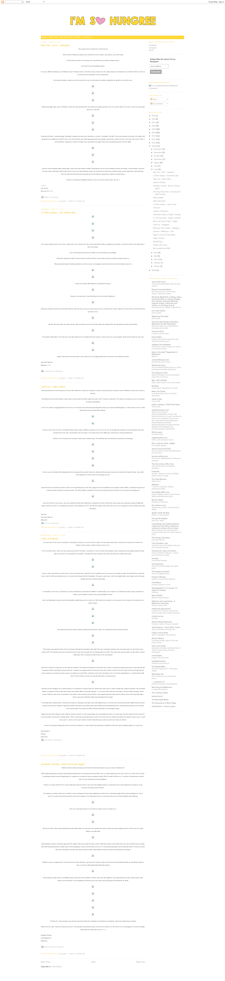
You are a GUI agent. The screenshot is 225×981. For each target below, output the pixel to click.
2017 (154, 122)
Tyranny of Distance (160, 211)
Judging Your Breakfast (161, 345)
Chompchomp (157, 564)
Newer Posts (46, 962)
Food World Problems (159, 560)
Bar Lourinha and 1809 (161, 248)
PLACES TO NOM (66, 37)
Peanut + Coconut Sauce (160, 515)
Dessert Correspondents (161, 289)
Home (93, 962)
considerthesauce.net (160, 360)
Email (151, 50)
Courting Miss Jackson (160, 689)
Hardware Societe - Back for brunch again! (63, 764)
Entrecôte (155, 592)
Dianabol (155, 618)
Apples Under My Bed (160, 513)
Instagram (153, 48)
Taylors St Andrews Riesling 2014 (163, 629)
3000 (49, 365)
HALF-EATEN (157, 596)
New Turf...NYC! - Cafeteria (55, 45)
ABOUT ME (53, 37)
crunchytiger (157, 656)
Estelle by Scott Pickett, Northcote (163, 579)
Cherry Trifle (156, 401)
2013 (154, 136)
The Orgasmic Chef (159, 373)
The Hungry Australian (161, 538)
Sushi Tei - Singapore (161, 225)
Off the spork (157, 432)
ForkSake (155, 471)
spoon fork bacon (159, 282)
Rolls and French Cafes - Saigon (165, 221)
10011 (51, 191)
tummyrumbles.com (160, 456)
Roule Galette (158, 198)
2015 (154, 129)
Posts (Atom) (56, 967)
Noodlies (155, 386)
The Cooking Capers (160, 693)
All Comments (157, 104)
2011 (154, 143)
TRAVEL (78, 37)
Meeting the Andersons (160, 502)
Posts (154, 99)
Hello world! (156, 318)
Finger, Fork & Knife (160, 633)
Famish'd (156, 208)
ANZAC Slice (156, 481)
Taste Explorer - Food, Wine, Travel (166, 627)
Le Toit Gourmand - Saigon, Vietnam (167, 218)
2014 (154, 133)
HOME (44, 37)
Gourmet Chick (158, 331)
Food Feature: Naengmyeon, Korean (165, 388)
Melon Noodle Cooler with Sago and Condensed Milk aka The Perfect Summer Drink (166, 532)
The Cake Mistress (159, 479)
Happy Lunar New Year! (160, 658)
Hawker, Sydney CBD (159, 605)
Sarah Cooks (157, 399)
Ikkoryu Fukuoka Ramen (160, 598)
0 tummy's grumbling (76, 201)
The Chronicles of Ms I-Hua (163, 464)
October (157, 156)
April (156, 256)
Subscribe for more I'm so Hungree (162, 60)
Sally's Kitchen (158, 238)
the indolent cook (159, 505)
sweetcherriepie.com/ (160, 410)
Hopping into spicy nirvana (161, 362)
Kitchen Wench (158, 638)
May (156, 253)
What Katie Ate (157, 674)
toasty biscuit (157, 696)
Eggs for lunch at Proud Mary (164, 235)
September (158, 159)
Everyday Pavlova (158, 540)
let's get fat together (160, 518)
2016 (154, 126)
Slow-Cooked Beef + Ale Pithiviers (164, 635)
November (158, 152)
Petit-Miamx (156, 583)
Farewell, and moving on (160, 663)
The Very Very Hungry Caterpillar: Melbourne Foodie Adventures (165, 323)
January (157, 266)
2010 (154, 146)
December (158, 149)
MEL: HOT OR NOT (159, 380)
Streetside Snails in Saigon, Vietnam (167, 215)
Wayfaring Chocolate (160, 316)
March (156, 259)
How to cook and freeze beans (162, 440)
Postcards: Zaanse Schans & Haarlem (165, 624)
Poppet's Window (159, 577)
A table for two (157, 616)
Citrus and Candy (159, 646)
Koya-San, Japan (158, 521)
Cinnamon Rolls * (158, 434)
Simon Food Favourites (161, 449)
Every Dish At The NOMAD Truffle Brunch (166, 307)
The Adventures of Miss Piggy (164, 703)
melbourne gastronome (161, 609)
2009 (154, 270)
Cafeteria (43, 185)
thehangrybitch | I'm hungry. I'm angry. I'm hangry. (164, 589)
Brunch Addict (157, 500)
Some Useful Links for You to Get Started (166, 383)
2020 (154, 116)
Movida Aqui (157, 242)
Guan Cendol (156, 313)
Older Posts (140, 962)
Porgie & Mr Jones (160, 245)
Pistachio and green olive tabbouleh (164, 684)
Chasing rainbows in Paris (161, 585)
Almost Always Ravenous (162, 622)
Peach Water (157, 337)
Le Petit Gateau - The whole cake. (58, 212)
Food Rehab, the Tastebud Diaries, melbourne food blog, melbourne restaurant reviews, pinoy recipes (165, 526)
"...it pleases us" (158, 682)
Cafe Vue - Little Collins (53, 386)
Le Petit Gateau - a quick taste (164, 204)
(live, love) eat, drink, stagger (163, 443)
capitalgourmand (158, 661)
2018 (154, 119)
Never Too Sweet (158, 391)
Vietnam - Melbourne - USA (163, 231)
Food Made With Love (160, 492)
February (157, 263)
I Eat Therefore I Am (160, 543)
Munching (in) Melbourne (162, 687)
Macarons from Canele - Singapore (166, 228)
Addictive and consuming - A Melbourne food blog (163, 602)
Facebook (152, 45)
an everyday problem (159, 445)
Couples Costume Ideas (160, 333)
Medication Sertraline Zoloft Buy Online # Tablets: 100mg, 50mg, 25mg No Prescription (166, 650)
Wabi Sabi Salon (159, 201)
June (156, 169)
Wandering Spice (158, 365)
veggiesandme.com (159, 438)
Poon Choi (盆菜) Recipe (160, 574)
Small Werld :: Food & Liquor (163, 706)
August (157, 163)
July (155, 166)
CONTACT (87, 37)
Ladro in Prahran (49, 538)
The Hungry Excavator (161, 571)
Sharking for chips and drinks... (164, 551)
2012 (154, 139)
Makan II (155, 356)
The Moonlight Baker (160, 700)
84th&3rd (155, 485)
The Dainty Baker (158, 667)
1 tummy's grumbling (75, 378)
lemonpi (155, 558)
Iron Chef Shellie (158, 311)
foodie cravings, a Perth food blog (165, 405)
